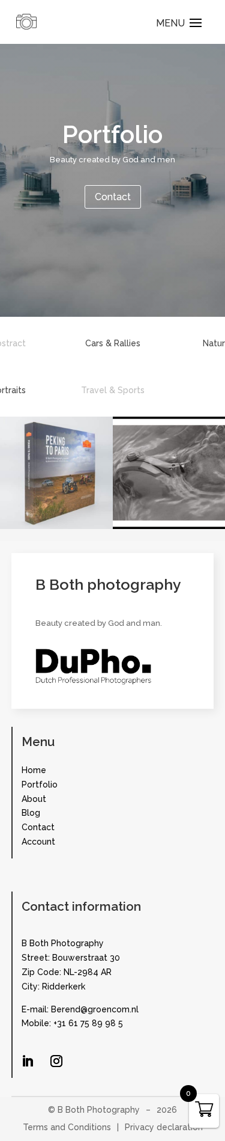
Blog (31, 813)
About (34, 799)
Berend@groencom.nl (95, 1009)
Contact (113, 197)
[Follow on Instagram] (56, 1061)
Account (38, 841)
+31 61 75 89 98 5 (88, 1023)
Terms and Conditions (67, 1127)
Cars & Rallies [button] (112, 343)
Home (34, 770)
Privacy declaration (164, 1127)
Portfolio (40, 784)
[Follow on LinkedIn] (28, 1061)
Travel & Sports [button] (113, 390)
